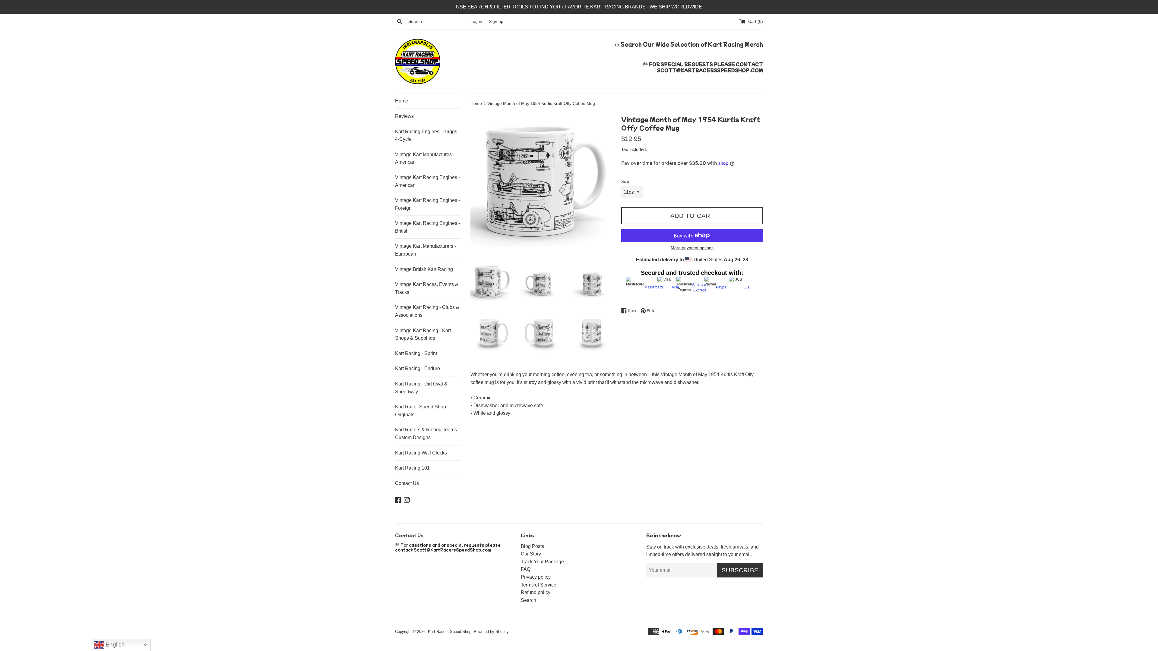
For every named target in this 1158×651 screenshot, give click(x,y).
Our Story (531, 553)
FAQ (525, 569)
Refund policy (535, 592)
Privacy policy (536, 577)
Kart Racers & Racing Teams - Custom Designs (427, 433)
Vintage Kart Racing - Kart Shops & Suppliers (423, 334)
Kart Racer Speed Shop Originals (420, 410)
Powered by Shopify (491, 631)
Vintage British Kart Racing (424, 269)
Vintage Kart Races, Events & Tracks (426, 288)
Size (625, 181)
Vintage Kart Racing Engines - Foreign (427, 204)
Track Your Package (542, 561)
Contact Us (407, 483)
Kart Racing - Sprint (416, 353)
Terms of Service (538, 584)
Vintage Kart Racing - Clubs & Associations (427, 311)
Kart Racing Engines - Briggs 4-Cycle (426, 135)
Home (401, 100)
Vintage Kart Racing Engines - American (427, 181)
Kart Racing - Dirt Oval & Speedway (421, 387)
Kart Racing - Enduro (417, 368)
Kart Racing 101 (412, 467)
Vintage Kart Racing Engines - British (427, 227)
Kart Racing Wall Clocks (421, 452)
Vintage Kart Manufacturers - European (425, 250)
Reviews (404, 116)
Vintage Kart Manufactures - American (424, 158)
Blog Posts (532, 546)
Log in (476, 21)
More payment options (692, 247)
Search (528, 600)
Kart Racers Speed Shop (449, 631)
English (114, 644)
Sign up (496, 21)
